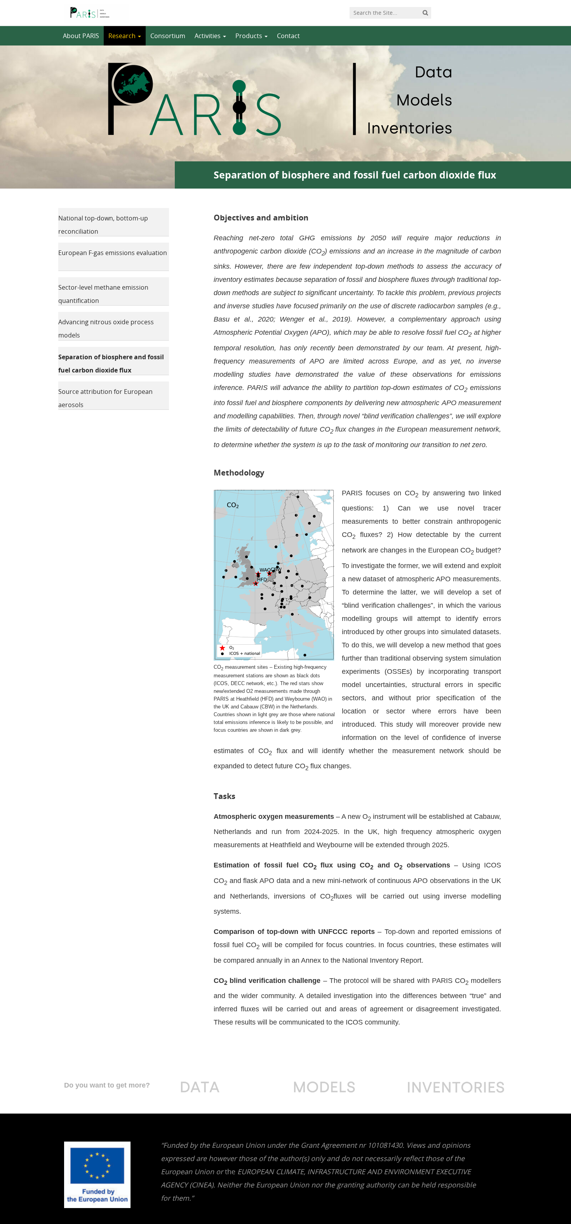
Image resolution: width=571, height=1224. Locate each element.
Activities (208, 35)
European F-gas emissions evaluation (112, 252)
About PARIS (81, 35)
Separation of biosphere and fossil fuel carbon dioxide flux (111, 363)
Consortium (167, 35)
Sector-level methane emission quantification (103, 294)
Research (122, 35)
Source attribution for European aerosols (105, 398)
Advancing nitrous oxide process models (106, 328)
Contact (288, 35)
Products (249, 35)
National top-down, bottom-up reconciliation (103, 225)
